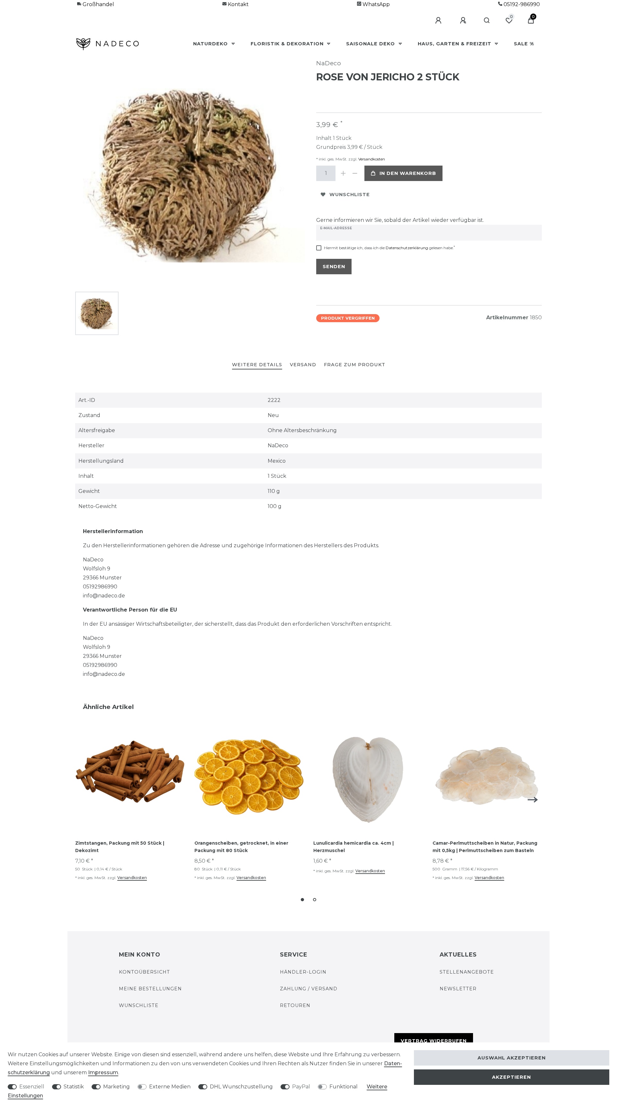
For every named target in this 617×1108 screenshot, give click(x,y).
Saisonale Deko (371, 44)
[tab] (257, 365)
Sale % (524, 44)
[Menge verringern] (355, 173)
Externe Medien (170, 1087)
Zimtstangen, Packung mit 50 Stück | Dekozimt (119, 846)
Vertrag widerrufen (434, 1041)
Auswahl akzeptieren (512, 1058)
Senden (334, 266)
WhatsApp (375, 4)
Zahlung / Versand (308, 989)
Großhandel (97, 4)
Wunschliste (349, 194)
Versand (303, 365)
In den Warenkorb (408, 173)
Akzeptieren (511, 1077)
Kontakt (238, 4)
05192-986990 (521, 4)
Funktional (343, 1087)
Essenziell (31, 1087)
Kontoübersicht (144, 972)
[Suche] (487, 20)
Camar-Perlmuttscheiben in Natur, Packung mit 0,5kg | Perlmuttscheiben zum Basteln (485, 846)
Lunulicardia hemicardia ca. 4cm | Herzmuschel (353, 846)
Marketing (116, 1087)
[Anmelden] (439, 20)
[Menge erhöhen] (343, 173)
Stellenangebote (467, 972)
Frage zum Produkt (354, 365)
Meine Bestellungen (150, 989)
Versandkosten (371, 159)
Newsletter (458, 989)
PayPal (301, 1087)
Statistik (74, 1087)
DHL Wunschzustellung (241, 1087)
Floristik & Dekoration (288, 44)
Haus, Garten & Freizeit (455, 44)
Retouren (295, 1005)
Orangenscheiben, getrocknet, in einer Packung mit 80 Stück (241, 846)
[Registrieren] (464, 20)
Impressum (103, 1072)
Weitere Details (257, 365)
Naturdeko (211, 44)
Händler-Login (303, 972)
